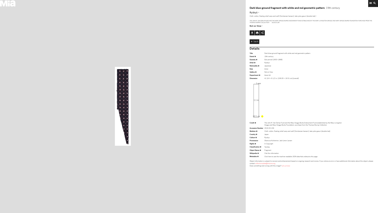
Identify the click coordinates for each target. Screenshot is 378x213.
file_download (252, 32)
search (374, 3)
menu (370, 3)
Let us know (286, 166)
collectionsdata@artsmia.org (265, 163)
